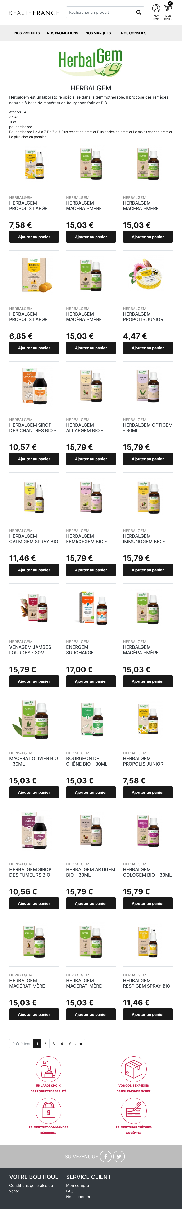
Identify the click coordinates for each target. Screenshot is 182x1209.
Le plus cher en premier (27, 137)
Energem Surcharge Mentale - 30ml (85, 652)
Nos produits (27, 33)
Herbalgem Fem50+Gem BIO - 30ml (86, 541)
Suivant (75, 1043)
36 (11, 117)
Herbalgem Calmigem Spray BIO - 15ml (33, 541)
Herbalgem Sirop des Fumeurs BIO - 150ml (31, 875)
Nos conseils (133, 33)
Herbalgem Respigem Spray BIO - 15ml (146, 986)
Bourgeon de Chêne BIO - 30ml (87, 761)
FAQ (69, 1191)
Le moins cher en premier (152, 132)
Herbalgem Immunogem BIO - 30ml (144, 541)
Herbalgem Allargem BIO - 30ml (84, 430)
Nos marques (98, 33)
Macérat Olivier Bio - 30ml (33, 761)
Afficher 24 (17, 114)
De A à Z (39, 132)
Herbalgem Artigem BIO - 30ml (90, 872)
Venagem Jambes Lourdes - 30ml (30, 649)
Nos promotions (62, 33)
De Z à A (53, 132)
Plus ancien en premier (114, 132)
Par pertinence (20, 132)
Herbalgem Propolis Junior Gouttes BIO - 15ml (146, 764)
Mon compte (77, 1185)
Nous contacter (80, 1196)
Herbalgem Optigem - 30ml (148, 427)
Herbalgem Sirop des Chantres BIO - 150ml (32, 430)
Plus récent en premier (78, 132)
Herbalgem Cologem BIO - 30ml (147, 872)
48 (16, 117)
